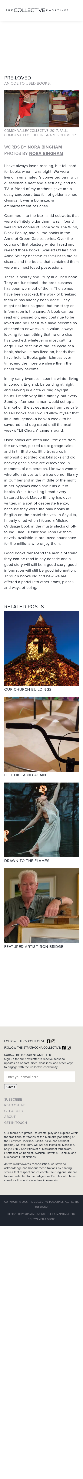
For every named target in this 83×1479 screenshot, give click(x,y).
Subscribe (13, 1099)
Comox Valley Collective (26, 130)
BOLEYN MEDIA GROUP (41, 1219)
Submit (10, 1087)
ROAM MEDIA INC (34, 1214)
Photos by (33, 153)
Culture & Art (43, 135)
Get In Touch (15, 1123)
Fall (63, 130)
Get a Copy (13, 1111)
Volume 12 (66, 135)
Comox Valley (16, 135)
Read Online (15, 1105)
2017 (54, 130)
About (10, 1117)
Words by (33, 147)
